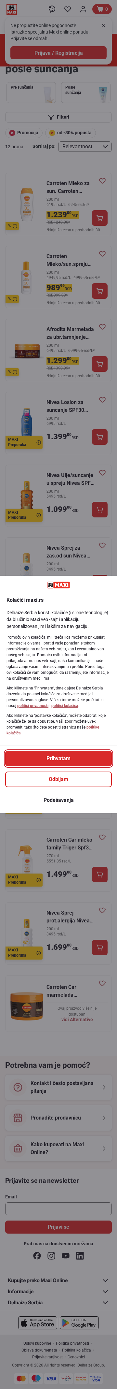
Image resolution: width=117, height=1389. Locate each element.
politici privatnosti (32, 705)
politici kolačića (64, 705)
